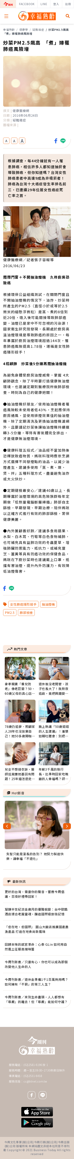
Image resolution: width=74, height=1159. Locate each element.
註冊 (68, 4)
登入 (56, 4)
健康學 (23, 30)
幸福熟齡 (9, 30)
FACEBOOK (27, 4)
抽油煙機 (48, 604)
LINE (43, 4)
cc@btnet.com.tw (35, 1081)
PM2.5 (10, 612)
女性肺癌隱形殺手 (23, 604)
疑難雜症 (38, 30)
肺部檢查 (26, 612)
